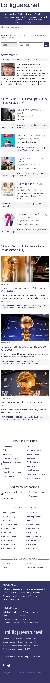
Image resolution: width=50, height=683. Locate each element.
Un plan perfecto (34, 450)
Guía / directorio (17, 599)
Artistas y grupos (20, 596)
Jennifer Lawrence (31, 305)
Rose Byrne (31, 544)
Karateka (6, 468)
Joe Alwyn (30, 125)
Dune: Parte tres (33, 478)
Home (21, 135)
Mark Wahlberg (9, 516)
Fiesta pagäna (8, 454)
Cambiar (25, 645)
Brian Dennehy (20, 176)
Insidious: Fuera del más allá (11, 493)
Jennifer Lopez (35, 150)
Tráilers (42, 17)
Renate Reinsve (28, 308)
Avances (32, 17)
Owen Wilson (7, 176)
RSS (28, 649)
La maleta (31, 458)
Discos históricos (10, 592)
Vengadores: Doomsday (12, 472)
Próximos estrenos (10, 17)
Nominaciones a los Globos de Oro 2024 (23, 404)
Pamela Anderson (18, 363)
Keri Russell (7, 532)
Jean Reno (42, 229)
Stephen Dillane (9, 544)
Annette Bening (30, 417)
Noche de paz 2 (33, 462)
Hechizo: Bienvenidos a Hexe (11, 463)
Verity (5, 450)
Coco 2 (30, 563)
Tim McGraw (32, 512)
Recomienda (30, 638)
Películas (5, 59)
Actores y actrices (34, 19)
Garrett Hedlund (21, 127)
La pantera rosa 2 (28, 214)
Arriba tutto (31, 446)
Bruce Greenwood (34, 540)
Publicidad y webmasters (13, 649)
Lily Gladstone (15, 419)
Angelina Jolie (32, 363)
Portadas (34, 596)
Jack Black (41, 173)
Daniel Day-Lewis (9, 512)
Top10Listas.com (32, 656)
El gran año (24, 158)
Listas (5, 599)
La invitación (32, 466)
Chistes (20, 656)
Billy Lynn (23, 110)
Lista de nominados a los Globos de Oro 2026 (23, 289)
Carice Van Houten (10, 524)
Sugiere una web (10, 642)
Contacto (7, 638)
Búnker (5, 567)
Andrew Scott (28, 419)
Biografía (26, 59)
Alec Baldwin (28, 204)
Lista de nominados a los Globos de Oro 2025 (23, 348)
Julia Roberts (15, 308)
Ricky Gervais (32, 548)
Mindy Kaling (29, 361)
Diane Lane (7, 520)
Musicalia (9, 584)
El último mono (33, 496)
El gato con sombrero (11, 458)
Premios (6, 596)
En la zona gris (8, 476)
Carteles (19, 22)
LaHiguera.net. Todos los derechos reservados (23, 672)
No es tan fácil (26, 184)
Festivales (36, 592)
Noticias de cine (25, 14)
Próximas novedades (34, 589)
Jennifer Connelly (9, 548)
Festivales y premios (14, 19)
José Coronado (33, 532)
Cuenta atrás (8, 498)
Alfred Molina (7, 232)
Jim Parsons (30, 148)
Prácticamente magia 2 (36, 474)
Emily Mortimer (20, 232)
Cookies (35, 645)
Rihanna (40, 148)
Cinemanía (5, 27)
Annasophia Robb (34, 516)
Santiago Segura (33, 524)
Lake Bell (5, 206)
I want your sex (33, 470)
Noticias (16, 59)
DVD (24, 17)
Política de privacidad (12, 645)
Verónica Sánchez (34, 536)
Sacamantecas (8, 446)
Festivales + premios (12, 619)
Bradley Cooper (9, 528)
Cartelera (39, 14)
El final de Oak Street (35, 492)
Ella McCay (7, 563)
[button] (43, 6)
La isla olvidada (33, 454)
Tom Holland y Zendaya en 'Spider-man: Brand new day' (24, 36)
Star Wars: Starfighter (35, 567)
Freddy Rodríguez (10, 536)
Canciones (24, 592)
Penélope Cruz (33, 520)
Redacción (17, 638)
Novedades (17, 589)
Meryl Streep (16, 204)
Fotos (35, 59)
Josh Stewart (8, 540)
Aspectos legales (27, 642)
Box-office (30, 22)
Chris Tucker (8, 127)
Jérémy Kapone (33, 528)
